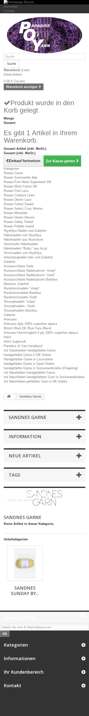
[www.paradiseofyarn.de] (44, 35)
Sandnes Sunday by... (25, 590)
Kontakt (9, 11)
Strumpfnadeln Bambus (20, 310)
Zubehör (9, 262)
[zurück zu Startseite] (9, 397)
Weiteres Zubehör (16, 284)
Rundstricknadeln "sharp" (22, 288)
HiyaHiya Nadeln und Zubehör (25, 231)
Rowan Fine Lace (16, 191)
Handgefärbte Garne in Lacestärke (28, 359)
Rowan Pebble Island (19, 226)
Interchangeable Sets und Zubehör (28, 257)
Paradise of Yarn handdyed (23, 346)
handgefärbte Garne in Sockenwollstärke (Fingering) (41, 368)
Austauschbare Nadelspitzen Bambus (31, 279)
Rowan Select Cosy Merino (23, 208)
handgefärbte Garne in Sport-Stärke (29, 364)
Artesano (10, 319)
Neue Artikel (25, 456)
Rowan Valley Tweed (18, 222)
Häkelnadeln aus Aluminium (23, 239)
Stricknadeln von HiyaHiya (23, 253)
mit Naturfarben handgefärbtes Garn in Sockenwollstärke (44, 377)
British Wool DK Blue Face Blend (27, 328)
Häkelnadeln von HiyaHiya (22, 235)
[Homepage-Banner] (44, 2)
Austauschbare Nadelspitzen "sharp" (30, 270)
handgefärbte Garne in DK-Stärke (27, 355)
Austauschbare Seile (18, 266)
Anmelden (11, 6)
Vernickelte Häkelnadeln (21, 244)
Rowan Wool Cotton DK (20, 186)
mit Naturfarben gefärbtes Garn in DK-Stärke (35, 381)
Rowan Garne (13, 173)
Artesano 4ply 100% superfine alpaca (30, 324)
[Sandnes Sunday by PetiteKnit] (25, 563)
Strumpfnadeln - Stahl (19, 306)
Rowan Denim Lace (17, 199)
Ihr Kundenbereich (24, 672)
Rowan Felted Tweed (18, 204)
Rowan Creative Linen (19, 195)
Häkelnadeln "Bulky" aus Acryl (25, 248)
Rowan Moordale (15, 213)
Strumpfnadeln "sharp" (20, 301)
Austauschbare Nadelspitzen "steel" (29, 275)
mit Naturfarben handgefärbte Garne (29, 372)
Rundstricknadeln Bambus (22, 293)
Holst (7, 337)
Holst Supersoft (15, 341)
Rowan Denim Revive (19, 217)
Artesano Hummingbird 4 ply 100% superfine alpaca (41, 332)
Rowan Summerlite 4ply (21, 177)
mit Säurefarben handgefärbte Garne (30, 350)
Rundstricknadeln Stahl (20, 297)
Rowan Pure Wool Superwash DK (27, 182)
